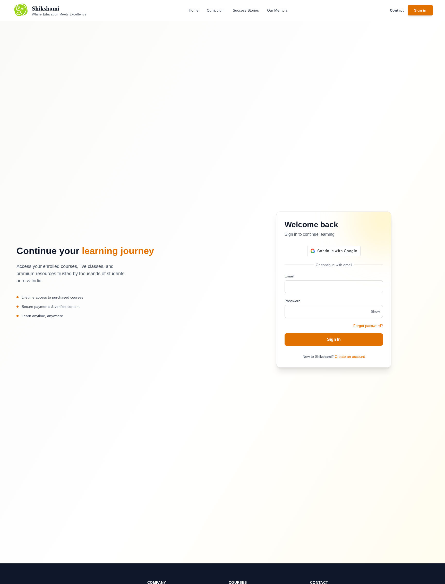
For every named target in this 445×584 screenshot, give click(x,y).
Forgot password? (368, 326)
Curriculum (216, 10)
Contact (397, 10)
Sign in (420, 10)
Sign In (334, 339)
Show (375, 311)
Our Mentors (277, 10)
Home (194, 10)
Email (289, 276)
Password (293, 301)
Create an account (350, 356)
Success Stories (246, 10)
